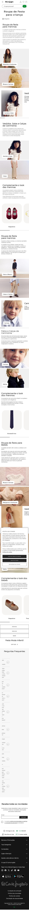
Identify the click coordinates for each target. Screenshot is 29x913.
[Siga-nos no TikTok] (12, 870)
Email (2, 815)
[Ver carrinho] (26, 2)
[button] (6, 661)
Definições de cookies (14, 564)
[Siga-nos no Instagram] (2, 870)
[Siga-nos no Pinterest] (15, 870)
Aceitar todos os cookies (14, 556)
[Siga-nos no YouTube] (18, 870)
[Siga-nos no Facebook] (5, 870)
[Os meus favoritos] (23, 2)
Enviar (23, 817)
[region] (14, 548)
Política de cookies (7, 552)
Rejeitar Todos (14, 560)
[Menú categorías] (3, 2)
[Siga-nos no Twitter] (9, 870)
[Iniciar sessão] (20, 2)
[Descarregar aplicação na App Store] (6, 876)
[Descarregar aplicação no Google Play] (18, 876)
